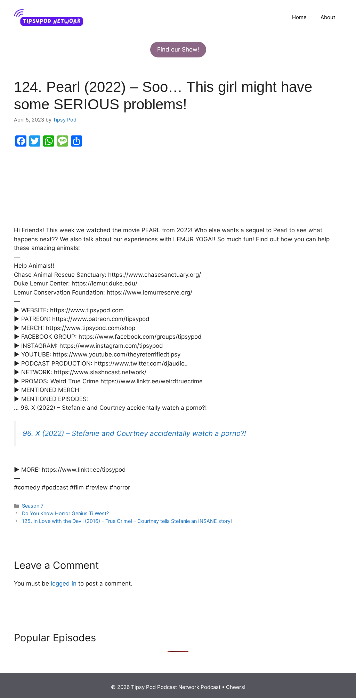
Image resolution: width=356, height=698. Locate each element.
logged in (63, 583)
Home (299, 17)
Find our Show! (178, 49)
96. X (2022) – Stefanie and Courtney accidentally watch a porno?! (134, 433)
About (328, 17)
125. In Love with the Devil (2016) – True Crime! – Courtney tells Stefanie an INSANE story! (127, 521)
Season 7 (32, 506)
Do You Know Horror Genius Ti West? (65, 513)
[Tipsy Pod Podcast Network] (48, 17)
